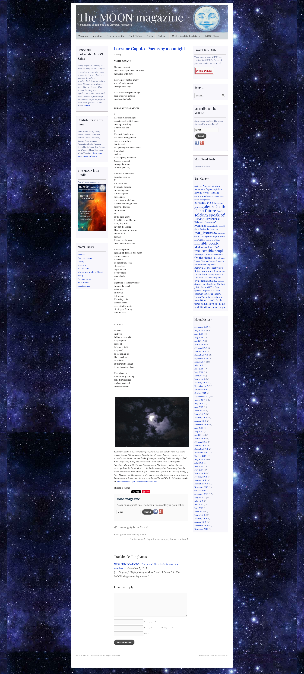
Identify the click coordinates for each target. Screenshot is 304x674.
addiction (198, 186)
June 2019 (198, 333)
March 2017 (199, 414)
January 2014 (200, 480)
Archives (81, 254)
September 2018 (201, 358)
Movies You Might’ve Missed (186, 36)
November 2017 (201, 389)
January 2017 (200, 421)
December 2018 (201, 354)
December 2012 (201, 525)
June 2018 (198, 368)
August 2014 (200, 459)
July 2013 (198, 501)
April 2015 (199, 434)
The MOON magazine (130, 16)
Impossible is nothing (211, 239)
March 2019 (199, 344)
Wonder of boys (214, 307)
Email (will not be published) (159, 627)
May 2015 (198, 431)
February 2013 (200, 518)
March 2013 (199, 515)
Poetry (149, 36)
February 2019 (200, 347)
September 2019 (201, 326)
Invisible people (206, 243)
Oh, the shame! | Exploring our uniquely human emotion (158, 538)
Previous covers (84, 278)
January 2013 (200, 522)
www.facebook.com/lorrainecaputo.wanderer (137, 481)
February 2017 (200, 417)
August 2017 (200, 400)
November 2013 (201, 487)
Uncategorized (84, 285)
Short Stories (135, 36)
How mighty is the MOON (133, 527)
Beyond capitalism (214, 189)
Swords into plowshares (205, 284)
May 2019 (198, 337)
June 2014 (198, 466)
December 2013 (201, 483)
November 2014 (201, 452)
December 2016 (201, 424)
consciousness (203, 202)
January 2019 (200, 351)
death (209, 206)
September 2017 (201, 396)
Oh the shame (203, 257)
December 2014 (201, 448)
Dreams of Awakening (205, 224)
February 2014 (200, 476)
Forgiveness (205, 232)
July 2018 (198, 365)
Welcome (83, 36)
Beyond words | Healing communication (206, 194)
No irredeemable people (209, 248)
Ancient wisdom (211, 186)
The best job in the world (209, 285)
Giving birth (220, 233)
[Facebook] (155, 511)
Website (147, 634)
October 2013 (200, 490)
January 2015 (200, 445)
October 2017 (200, 393)
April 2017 (199, 410)
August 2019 (200, 330)
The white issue (208, 297)
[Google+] (160, 511)
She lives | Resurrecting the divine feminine (207, 279)
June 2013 (198, 504)
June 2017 (198, 407)
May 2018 (198, 372)
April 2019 (199, 340)
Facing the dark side (209, 229)
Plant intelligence (208, 261)
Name (150, 621)
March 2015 (199, 438)
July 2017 (198, 403)
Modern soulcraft (204, 247)
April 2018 (199, 375)
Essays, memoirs (115, 36)
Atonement (199, 189)
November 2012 (201, 529)
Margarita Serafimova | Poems (131, 534)
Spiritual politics (217, 281)
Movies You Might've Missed (90, 271)
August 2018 (200, 361)
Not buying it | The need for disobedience (208, 254)
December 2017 (201, 386)
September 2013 (201, 494)
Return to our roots (203, 271)
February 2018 (200, 382)
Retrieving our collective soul (208, 267)
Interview (97, 36)
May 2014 (198, 469)
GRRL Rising (200, 236)
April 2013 (199, 511)
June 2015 (198, 427)
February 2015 (200, 441)
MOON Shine (212, 36)
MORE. (87, 105)
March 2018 (199, 379)
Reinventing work (207, 264)
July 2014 (198, 462)
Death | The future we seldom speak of (209, 210)
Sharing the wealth (215, 274)
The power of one (208, 290)
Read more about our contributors (90, 155)
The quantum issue (207, 292)
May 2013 (198, 508)
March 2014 (199, 473)
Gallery (161, 36)
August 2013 (200, 497)
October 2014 (200, 455)
